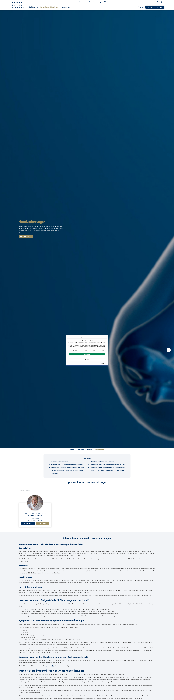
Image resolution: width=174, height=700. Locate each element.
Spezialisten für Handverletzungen (60, 461)
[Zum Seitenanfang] (169, 697)
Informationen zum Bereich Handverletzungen (102, 461)
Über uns (141, 7)
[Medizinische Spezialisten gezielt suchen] (169, 350)
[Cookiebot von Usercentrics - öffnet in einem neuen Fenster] (101, 363)
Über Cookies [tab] (93, 337)
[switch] (86, 350)
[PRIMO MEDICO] (17, 5)
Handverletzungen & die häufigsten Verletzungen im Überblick (67, 464)
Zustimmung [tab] (79, 337)
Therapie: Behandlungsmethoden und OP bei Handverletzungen (67, 470)
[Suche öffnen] (157, 2)
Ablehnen (87, 359)
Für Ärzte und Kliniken (154, 7)
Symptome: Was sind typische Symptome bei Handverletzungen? (67, 467)
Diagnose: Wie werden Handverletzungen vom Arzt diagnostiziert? (107, 467)
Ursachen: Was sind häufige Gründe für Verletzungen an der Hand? (107, 464)
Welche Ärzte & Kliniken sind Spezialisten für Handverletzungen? (107, 470)
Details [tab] (86, 337)
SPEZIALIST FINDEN (26, 236)
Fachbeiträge (54, 473)
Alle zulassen (87, 354)
